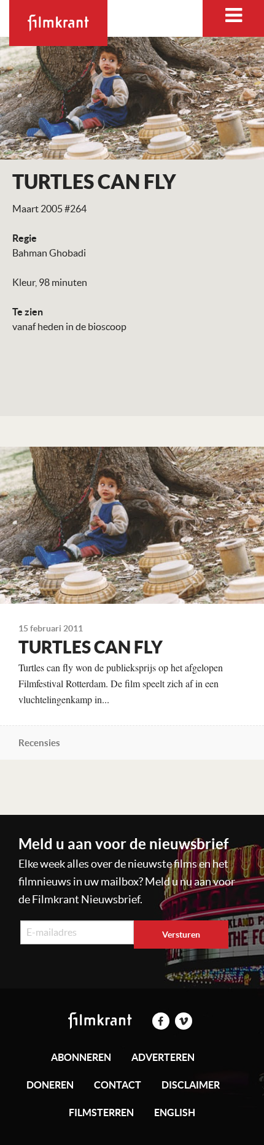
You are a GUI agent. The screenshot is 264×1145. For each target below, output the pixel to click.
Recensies (39, 742)
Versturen (181, 934)
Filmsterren (101, 1112)
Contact (117, 1084)
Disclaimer (190, 1084)
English (174, 1112)
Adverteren (163, 1057)
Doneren (50, 1084)
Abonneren (81, 1057)
